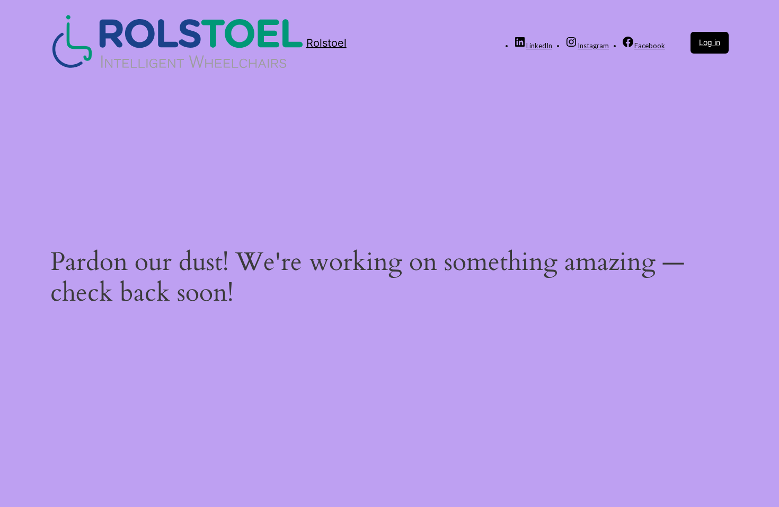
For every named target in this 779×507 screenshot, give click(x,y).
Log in (709, 42)
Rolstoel (326, 43)
